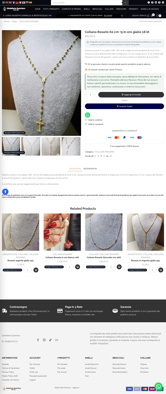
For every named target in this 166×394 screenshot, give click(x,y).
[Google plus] (159, 2)
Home (7, 21)
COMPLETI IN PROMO (71, 9)
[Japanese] (24, 2)
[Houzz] (163, 2)
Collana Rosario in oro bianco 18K (62, 257)
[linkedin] (107, 156)
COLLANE (109, 9)
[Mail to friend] (104, 156)
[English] (10, 2)
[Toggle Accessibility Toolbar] (5, 191)
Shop (14, 21)
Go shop (108, 15)
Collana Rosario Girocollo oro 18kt (104, 257)
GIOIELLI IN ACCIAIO (150, 9)
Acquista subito (125, 106)
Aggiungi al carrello (132, 94)
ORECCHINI (121, 9)
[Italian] (20, 2)
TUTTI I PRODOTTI (51, 9)
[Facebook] (152, 2)
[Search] (125, 2)
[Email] (56, 340)
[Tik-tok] (50, 340)
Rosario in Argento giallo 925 (145, 260)
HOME (37, 9)
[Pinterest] (101, 156)
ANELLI (87, 9)
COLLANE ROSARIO (29, 21)
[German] (17, 2)
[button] (35, 270)
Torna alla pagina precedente (150, 21)
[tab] (75, 168)
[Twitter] (149, 2)
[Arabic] (3, 2)
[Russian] (27, 2)
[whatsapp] (110, 156)
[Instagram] (44, 340)
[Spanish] (30, 2)
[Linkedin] (156, 2)
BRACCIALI (97, 9)
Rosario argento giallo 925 (21, 260)
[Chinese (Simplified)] (7, 2)
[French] (13, 2)
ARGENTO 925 (10, 254)
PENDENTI (133, 9)
